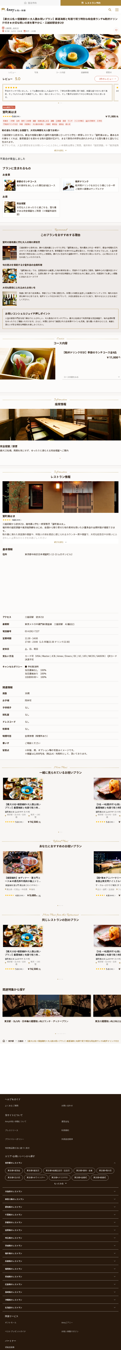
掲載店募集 (9, 1347)
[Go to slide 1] (55, 1033)
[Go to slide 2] (59, 905)
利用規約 (65, 1130)
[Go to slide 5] (61, 1033)
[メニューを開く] (117, 10)
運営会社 (65, 1121)
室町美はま (9, 516)
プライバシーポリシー (14, 1139)
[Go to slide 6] (63, 1033)
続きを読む (59, 150)
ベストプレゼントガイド (15, 1331)
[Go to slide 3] (58, 1033)
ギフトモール (10, 1322)
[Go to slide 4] (62, 905)
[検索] (110, 10)
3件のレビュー (106, 78)
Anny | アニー (67, 1322)
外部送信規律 (67, 1139)
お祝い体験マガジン (69, 1331)
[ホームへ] (13, 9)
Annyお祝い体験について (15, 1121)
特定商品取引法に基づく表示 (17, 1148)
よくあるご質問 (11, 1106)
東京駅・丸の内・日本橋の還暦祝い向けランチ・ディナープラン (36, 1021)
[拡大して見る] (9, 185)
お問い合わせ (67, 1106)
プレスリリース (11, 1130)
